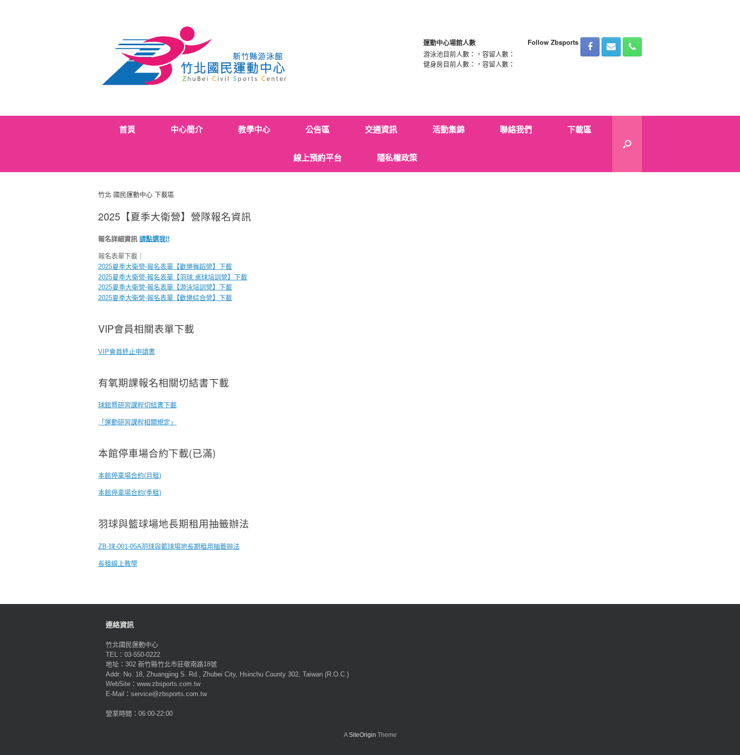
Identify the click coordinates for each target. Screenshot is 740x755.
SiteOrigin (362, 735)
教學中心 (254, 129)
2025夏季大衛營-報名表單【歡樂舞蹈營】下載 (165, 266)
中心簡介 (187, 129)
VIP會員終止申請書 (126, 351)
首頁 (127, 129)
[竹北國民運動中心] (195, 58)
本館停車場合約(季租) (129, 492)
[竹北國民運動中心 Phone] (632, 46)
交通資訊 (381, 129)
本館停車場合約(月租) (129, 475)
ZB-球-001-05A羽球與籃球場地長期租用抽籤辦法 (169, 546)
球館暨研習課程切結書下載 (137, 405)
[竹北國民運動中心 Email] (611, 46)
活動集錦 (448, 129)
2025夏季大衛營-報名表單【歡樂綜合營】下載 (165, 297)
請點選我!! (154, 239)
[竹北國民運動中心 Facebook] (590, 46)
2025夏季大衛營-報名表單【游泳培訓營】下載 (165, 287)
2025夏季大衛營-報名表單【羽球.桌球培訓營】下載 (172, 277)
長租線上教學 (117, 563)
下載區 (579, 129)
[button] (627, 144)
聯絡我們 (516, 129)
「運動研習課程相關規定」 (137, 422)
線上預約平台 (317, 158)
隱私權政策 (397, 158)
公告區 (318, 129)
